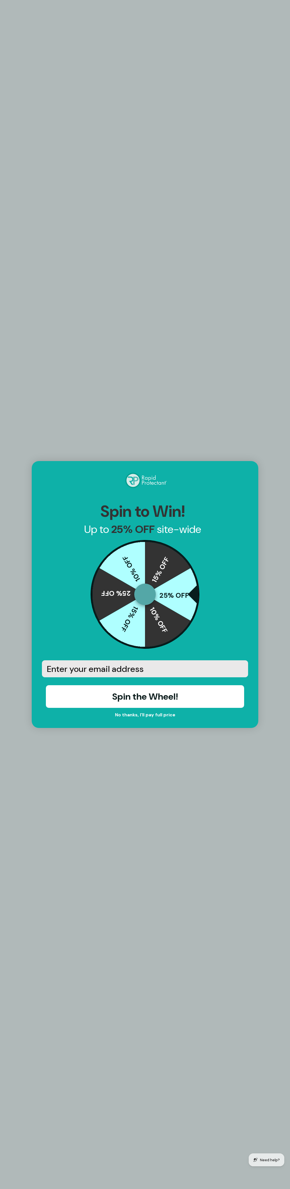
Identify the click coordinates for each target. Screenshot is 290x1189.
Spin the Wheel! (145, 696)
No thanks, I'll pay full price (145, 715)
